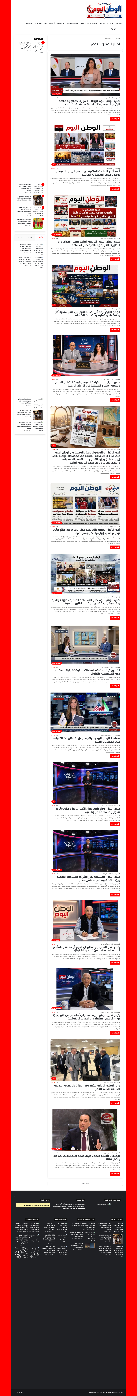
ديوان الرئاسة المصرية (72, 23)
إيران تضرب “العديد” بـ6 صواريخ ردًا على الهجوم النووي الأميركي (77, 1245)
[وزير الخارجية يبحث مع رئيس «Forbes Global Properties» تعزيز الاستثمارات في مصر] (38, 249)
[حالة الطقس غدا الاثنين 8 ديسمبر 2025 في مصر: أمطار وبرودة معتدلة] (90, 1236)
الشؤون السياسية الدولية (89, 23)
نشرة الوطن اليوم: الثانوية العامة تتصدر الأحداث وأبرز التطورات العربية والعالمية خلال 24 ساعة (88, 243)
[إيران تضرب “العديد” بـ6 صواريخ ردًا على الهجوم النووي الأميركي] (90, 1245)
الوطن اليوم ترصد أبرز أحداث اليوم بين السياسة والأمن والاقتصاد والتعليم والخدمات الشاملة (87, 314)
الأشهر (40, 237)
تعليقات (19, 237)
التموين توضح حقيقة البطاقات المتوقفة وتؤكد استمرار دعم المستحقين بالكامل (87, 672)
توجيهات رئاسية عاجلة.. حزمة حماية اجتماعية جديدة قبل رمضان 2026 (86, 1157)
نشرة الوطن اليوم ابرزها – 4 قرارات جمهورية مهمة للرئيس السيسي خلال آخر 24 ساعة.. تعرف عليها (89, 103)
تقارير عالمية (38, 23)
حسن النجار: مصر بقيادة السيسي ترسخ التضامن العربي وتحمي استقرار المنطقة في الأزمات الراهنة (87, 384)
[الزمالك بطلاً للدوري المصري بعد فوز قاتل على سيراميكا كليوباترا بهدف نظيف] (62, 1239)
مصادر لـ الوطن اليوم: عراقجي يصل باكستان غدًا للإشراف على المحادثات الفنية (86, 740)
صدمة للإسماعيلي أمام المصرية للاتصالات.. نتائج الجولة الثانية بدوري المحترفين (24, 187)
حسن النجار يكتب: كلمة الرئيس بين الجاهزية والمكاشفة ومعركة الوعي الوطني (24, 211)
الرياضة (29, 23)
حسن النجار (116, 98)
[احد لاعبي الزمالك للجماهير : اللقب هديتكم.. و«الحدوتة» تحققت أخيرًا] (62, 1228)
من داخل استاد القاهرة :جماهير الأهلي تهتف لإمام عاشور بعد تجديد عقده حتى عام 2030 (25, 46)
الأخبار (102, 23)
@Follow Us (45, 1200)
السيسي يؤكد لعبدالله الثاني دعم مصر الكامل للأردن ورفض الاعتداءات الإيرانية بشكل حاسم (21, 1226)
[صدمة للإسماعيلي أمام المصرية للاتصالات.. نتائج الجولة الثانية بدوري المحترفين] (38, 189)
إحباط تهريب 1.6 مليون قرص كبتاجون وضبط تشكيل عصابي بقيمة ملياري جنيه (24, 198)
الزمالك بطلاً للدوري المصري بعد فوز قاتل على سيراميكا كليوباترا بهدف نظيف (49, 1238)
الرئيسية (118, 23)
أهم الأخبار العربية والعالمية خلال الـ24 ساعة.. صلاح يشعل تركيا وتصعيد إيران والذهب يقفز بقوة (86, 531)
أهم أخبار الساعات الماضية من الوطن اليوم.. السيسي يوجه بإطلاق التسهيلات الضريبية (87, 173)
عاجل (110, 23)
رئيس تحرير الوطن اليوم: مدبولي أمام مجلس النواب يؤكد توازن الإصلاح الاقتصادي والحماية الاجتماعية (85, 1017)
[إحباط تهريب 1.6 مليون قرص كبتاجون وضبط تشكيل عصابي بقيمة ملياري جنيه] (38, 200)
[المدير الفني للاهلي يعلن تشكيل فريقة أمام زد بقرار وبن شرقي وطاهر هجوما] (38, 223)
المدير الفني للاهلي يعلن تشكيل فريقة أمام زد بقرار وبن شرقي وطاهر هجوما (24, 221)
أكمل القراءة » (115, 119)
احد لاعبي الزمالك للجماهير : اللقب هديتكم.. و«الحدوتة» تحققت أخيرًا (49, 1226)
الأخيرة (30, 237)
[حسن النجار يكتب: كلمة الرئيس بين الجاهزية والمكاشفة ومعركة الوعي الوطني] (38, 212)
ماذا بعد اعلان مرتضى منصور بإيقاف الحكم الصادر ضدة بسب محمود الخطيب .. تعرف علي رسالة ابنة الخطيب (83, 1225)
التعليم (60, 23)
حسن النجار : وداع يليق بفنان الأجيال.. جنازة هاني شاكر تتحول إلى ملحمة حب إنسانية (88, 810)
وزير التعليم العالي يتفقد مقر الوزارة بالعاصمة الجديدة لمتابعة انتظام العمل (87, 1087)
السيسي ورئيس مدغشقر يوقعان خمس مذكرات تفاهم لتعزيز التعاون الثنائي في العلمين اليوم (21, 1239)
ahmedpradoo (92, 1393)
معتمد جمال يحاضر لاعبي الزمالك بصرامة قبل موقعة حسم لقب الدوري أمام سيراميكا (48, 1250)
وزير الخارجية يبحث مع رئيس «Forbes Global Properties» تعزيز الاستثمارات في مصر (25, 247)
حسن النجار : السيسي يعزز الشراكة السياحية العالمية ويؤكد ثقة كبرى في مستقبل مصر (88, 878)
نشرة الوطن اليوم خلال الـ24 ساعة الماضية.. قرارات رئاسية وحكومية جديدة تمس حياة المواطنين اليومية (86, 602)
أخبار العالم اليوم (50, 23)
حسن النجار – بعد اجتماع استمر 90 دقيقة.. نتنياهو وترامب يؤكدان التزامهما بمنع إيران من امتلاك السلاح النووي (21, 1252)
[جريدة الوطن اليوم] (104, 10)
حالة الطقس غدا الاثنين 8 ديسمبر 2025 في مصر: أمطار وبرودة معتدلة (76, 1234)
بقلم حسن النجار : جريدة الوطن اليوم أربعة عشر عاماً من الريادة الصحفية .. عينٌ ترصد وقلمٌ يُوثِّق (86, 949)
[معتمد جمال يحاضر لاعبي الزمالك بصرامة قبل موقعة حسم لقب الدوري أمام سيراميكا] (62, 1251)
